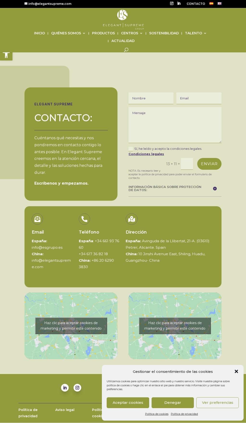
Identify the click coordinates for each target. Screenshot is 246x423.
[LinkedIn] (178, 5)
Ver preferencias (217, 402)
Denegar (172, 402)
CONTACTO (196, 4)
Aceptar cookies (128, 402)
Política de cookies (156, 414)
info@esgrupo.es (47, 247)
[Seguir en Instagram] (77, 388)
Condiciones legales (146, 154)
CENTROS (129, 33)
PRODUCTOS (103, 33)
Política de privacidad (184, 414)
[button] (6, 54)
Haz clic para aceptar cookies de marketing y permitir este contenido (71, 326)
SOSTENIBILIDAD (164, 33)
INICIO (39, 33)
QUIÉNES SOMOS (66, 33)
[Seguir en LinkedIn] (65, 388)
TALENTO (193, 33)
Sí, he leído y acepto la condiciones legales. (165, 151)
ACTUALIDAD (123, 41)
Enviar (209, 164)
